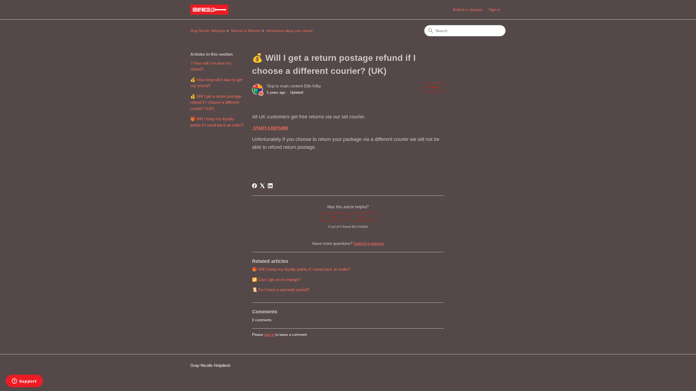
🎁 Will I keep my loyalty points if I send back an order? (217, 121)
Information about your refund (289, 31)
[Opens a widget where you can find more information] (24, 381)
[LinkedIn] (270, 185)
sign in (269, 335)
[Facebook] (254, 185)
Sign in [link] (494, 9)
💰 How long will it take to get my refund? (216, 82)
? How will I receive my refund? (210, 66)
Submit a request (467, 9)
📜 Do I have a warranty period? (280, 289)
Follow (433, 87)
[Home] (209, 10)
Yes (334, 217)
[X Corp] (262, 185)
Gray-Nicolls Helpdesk (207, 31)
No (362, 217)
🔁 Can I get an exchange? (276, 279)
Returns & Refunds (246, 31)
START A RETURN (270, 128)
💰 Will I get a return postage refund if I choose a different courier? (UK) (215, 102)
